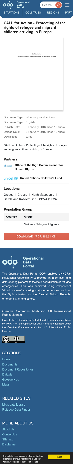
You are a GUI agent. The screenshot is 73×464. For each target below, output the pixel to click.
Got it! (59, 456)
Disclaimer (9, 444)
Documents (9, 364)
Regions (53, 12)
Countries (33, 12)
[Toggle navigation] (67, 5)
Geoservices (10, 379)
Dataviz (7, 374)
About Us (8, 429)
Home (6, 359)
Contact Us (9, 434)
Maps (6, 384)
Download (36, 236)
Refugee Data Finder (16, 409)
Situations (11, 12)
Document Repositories (18, 369)
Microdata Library (13, 404)
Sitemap (7, 439)
